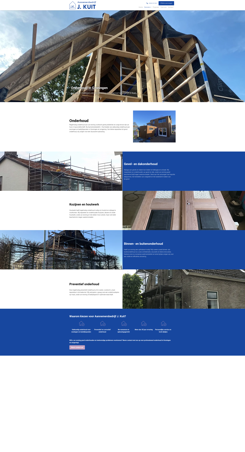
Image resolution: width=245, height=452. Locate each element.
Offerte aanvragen (166, 3)
